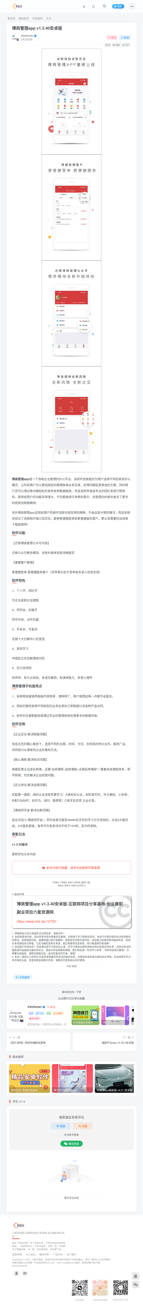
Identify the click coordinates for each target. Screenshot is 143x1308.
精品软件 (24, 18)
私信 (126, 37)
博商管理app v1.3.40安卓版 (37, 28)
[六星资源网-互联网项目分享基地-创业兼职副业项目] (19, 1225)
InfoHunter (27, 35)
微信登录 (74, 1143)
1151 (41, 1013)
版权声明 (44, 1254)
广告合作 (58, 1254)
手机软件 (37, 18)
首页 (12, 18)
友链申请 (17, 1254)
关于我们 (71, 1254)
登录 (62, 1126)
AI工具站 (30, 1254)
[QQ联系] (135, 1276)
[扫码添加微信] (135, 1284)
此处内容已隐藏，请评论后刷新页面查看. (73, 867)
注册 (84, 1126)
